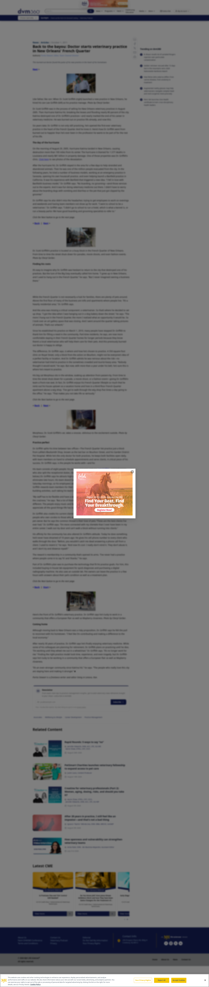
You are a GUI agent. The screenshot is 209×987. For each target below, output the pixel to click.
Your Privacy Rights (143, 980)
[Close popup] (132, 471)
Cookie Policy (35, 984)
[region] (104, 980)
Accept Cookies (179, 980)
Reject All (161, 980)
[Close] (205, 980)
